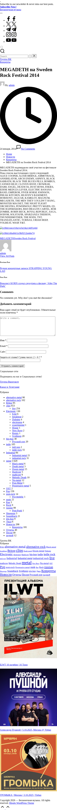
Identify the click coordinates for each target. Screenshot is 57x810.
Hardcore (16, 472)
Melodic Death (19, 477)
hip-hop (10, 439)
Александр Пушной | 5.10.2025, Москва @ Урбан (25, 730)
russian (9, 508)
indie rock (17, 450)
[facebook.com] (11, 20)
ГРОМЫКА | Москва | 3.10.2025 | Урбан (20, 795)
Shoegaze (10, 513)
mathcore (16, 474)
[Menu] (1, 13)
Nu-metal (16, 480)
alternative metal (14, 397)
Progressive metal (20, 485)
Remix (15, 433)
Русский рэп (18, 441)
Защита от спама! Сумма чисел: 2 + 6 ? (20, 357)
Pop (8, 491)
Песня (9, 532)
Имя (3, 340)
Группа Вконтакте (9, 381)
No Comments (28, 149)
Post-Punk (17, 510)
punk (8, 499)
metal (8, 461)
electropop (17, 422)
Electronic (11, 411)
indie (8, 444)
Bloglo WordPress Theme (21, 803)
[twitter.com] (11, 26)
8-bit (14, 414)
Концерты (5, 62)
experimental (18, 425)
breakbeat (16, 416)
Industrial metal (19, 455)
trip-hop (10, 519)
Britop (9, 403)
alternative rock (13, 400)
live (14, 408)
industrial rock (19, 458)
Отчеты (10, 530)
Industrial (10, 452)
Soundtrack (11, 516)
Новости (10, 524)
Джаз (8, 521)
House (15, 427)
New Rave (17, 430)
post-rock (10, 494)
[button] (30, 56)
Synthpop (16, 436)
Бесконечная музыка (10, 9)
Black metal (18, 463)
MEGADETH (7, 238)
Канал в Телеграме (9, 387)
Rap (8, 502)
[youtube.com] (11, 41)
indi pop (16, 447)
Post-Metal (17, 483)
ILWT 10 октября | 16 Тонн (14, 664)
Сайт (2, 351)
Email (3, 346)
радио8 (9, 535)
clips (8, 405)
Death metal (18, 466)
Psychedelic (18, 496)
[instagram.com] (11, 36)
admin (3, 253)
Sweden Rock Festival (25, 238)
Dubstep (16, 419)
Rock (8, 505)
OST (8, 488)
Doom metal (18, 469)
